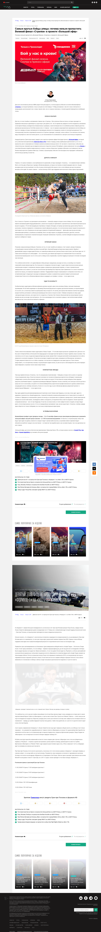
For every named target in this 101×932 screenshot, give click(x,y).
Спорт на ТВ (43, 922)
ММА (48, 38)
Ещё (75, 7)
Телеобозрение (34, 922)
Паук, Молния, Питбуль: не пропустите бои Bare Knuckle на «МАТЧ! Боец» (38, 484)
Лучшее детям (19, 925)
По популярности (79, 504)
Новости (52, 38)
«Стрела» (82, 146)
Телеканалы (25, 920)
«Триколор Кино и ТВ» (40, 141)
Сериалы (32, 920)
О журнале (19, 927)
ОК (96, 909)
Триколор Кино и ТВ (33, 38)
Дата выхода (42, 38)
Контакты (27, 927)
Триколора (35, 798)
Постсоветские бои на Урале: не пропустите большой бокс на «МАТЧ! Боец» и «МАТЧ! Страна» (45, 482)
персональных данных (92, 913)
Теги (33, 927)
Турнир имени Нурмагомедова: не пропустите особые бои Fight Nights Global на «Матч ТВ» (43, 822)
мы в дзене (7, 2)
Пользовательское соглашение (41, 931)
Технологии (25, 922)
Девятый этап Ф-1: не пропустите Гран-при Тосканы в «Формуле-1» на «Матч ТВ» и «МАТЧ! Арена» (46, 479)
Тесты (17, 920)
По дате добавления (65, 504)
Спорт (57, 38)
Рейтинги (11, 927)
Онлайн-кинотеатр (14, 922)
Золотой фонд (44, 925)
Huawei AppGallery (24, 432)
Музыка (36, 925)
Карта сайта (12, 931)
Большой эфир (24, 38)
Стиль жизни (28, 925)
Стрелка (17, 38)
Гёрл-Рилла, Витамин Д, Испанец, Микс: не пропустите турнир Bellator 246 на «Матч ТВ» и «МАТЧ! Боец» (47, 487)
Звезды (11, 925)
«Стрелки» (18, 107)
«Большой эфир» (73, 139)
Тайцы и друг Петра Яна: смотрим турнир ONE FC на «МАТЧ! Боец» (37, 489)
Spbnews (96, 918)
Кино (38, 920)
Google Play (77, 430)
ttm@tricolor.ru (27, 911)
